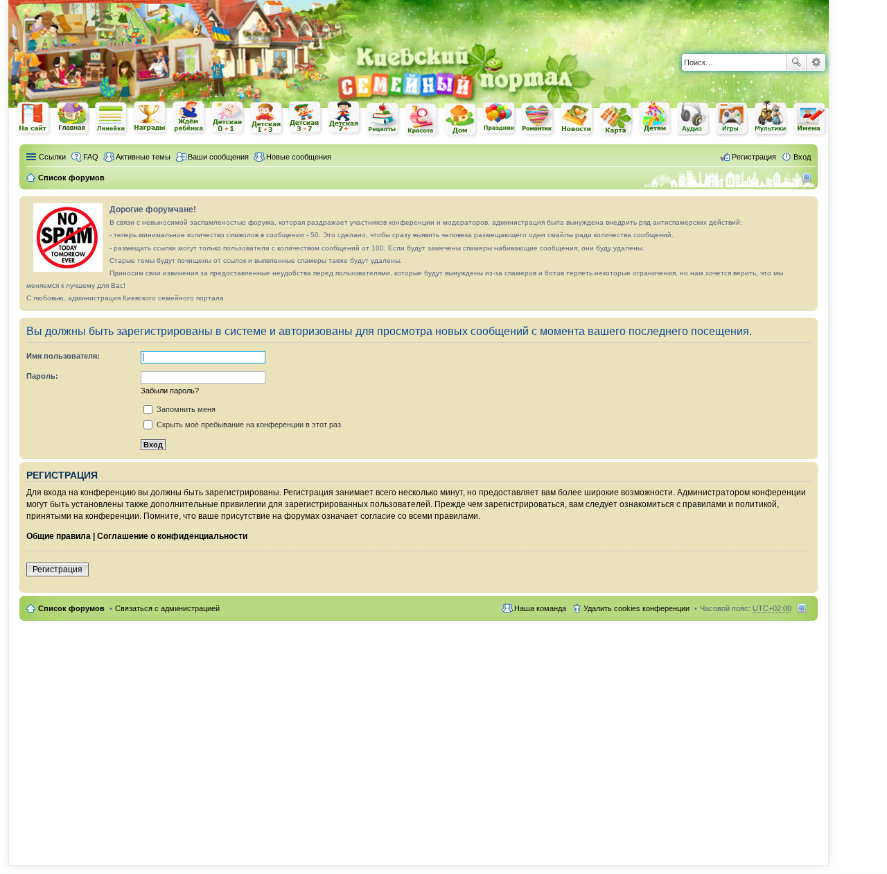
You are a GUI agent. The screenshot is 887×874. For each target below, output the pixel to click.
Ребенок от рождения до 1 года (228, 118)
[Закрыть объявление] (806, 207)
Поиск (796, 62)
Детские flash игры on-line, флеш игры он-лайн (732, 118)
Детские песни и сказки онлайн (694, 118)
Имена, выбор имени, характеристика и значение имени (810, 119)
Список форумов (71, 608)
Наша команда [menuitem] (540, 608)
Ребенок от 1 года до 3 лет (267, 119)
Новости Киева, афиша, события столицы (577, 119)
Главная (73, 118)
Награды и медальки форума (150, 118)
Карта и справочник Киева (616, 119)
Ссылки (52, 157)
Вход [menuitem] (802, 157)
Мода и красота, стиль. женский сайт (422, 119)
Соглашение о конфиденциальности (172, 536)
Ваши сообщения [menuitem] (218, 157)
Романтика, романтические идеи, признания (538, 119)
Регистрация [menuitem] (754, 157)
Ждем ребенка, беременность (189, 118)
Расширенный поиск (816, 62)
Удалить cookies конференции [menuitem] (636, 608)
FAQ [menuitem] (90, 157)
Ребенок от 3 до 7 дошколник (306, 119)
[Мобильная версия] (808, 177)
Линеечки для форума (112, 118)
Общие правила (58, 536)
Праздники (500, 118)
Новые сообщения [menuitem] (298, 157)
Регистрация (57, 569)
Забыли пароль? (170, 390)
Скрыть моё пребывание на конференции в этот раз (248, 424)
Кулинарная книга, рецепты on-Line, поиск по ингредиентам (383, 119)
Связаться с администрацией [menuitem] (167, 608)
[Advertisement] (666, 21)
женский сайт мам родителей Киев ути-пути (34, 119)
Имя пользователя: (63, 356)
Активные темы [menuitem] (143, 157)
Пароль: (42, 376)
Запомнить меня (185, 409)
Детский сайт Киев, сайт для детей (655, 118)
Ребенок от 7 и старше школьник (344, 119)
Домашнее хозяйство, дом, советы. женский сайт (461, 120)
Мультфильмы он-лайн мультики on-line (771, 118)
